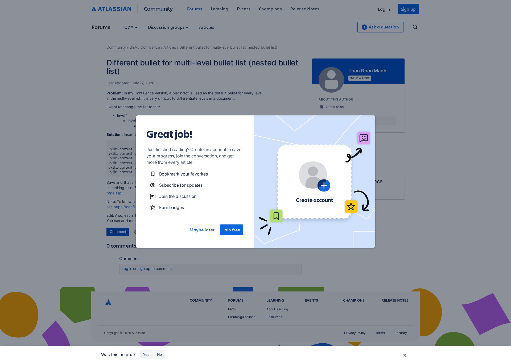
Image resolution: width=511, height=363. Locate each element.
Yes (146, 354)
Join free (231, 230)
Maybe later (202, 230)
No (159, 354)
